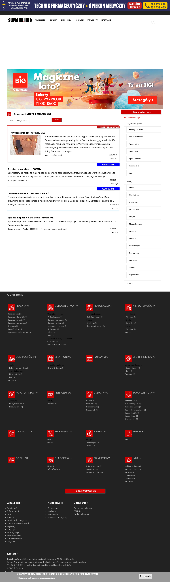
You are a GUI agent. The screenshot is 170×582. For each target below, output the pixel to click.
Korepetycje (91, 443)
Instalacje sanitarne (55, 323)
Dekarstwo (52, 329)
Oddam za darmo (132, 466)
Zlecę (50, 332)
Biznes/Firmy (102, 458)
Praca (19, 305)
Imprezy (53, 20)
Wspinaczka (134, 166)
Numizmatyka (134, 245)
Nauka (98, 431)
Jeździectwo (134, 209)
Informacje (106, 20)
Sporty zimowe (14, 229)
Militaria (132, 231)
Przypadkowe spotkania (134, 410)
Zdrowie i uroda (14, 538)
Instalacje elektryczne (56, 320)
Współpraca (90, 469)
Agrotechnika (25, 392)
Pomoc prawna (92, 407)
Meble (49, 466)
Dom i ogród (24, 356)
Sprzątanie (90, 404)
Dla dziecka (62, 458)
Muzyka (132, 238)
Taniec (132, 267)
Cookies (19, 568)
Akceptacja (145, 576)
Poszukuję (129, 472)
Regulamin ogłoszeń (83, 508)
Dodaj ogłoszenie (82, 514)
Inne (46, 155)
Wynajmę (129, 317)
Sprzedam (52, 341)
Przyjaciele (129, 401)
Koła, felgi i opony (94, 317)
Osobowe (91, 323)
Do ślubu (22, 458)
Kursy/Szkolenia (14, 329)
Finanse (89, 401)
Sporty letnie (134, 144)
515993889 (34, 229)
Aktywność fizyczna (134, 123)
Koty (49, 439)
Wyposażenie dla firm (94, 472)
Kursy (89, 446)
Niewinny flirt (130, 419)
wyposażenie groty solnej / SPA (28, 132)
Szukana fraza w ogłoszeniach (18, 120)
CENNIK (77, 511)
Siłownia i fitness (136, 137)
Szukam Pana (130, 416)
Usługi (98, 392)
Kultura (10, 517)
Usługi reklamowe (93, 466)
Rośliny (11, 380)
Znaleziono (129, 478)
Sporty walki (134, 151)
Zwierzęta (61, 431)
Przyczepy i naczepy (94, 326)
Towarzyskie (141, 392)
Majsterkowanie (135, 224)
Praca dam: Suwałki (15, 317)
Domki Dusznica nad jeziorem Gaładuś (28, 193)
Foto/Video (101, 356)
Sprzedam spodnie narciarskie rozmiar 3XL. (31, 217)
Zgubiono (129, 475)
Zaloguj (10, 571)
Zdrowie (138, 431)
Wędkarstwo (134, 274)
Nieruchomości (142, 305)
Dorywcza (12, 326)
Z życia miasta (13, 511)
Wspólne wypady (131, 404)
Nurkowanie (134, 253)
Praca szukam (13, 314)
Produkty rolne (14, 407)
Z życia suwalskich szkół (18, 523)
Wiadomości (40, 20)
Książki (132, 216)
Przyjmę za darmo (132, 469)
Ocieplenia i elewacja (56, 326)
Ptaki (49, 442)
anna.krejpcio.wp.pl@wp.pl (56, 229)
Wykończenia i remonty (56, 344)
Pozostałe (90, 410)
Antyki (131, 187)
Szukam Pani (130, 413)
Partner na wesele (132, 407)
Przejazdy (61, 392)
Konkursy (79, 20)
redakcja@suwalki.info (40, 565)
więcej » (114, 158)
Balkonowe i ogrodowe (18, 368)
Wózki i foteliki (52, 469)
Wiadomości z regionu (17, 520)
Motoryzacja (102, 305)
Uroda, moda (24, 431)
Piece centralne (15, 374)
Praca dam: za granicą (16, 323)
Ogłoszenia (66, 20)
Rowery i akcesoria (136, 129)
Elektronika (63, 356)
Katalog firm (92, 20)
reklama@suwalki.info (61, 565)
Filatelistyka (134, 195)
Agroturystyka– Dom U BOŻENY (24, 169)
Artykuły (11, 541)
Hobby (129, 182)
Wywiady (11, 526)
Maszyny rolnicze (15, 404)
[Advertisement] (85, 49)
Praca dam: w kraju (15, 320)
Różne (11, 377)
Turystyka (12, 180)
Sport (9, 514)
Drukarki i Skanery (55, 368)
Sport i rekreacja (133, 117)
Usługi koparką (54, 317)
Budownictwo (64, 305)
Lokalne (51, 404)
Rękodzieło (133, 260)
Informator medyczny (58, 517)
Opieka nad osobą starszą (18, 332)
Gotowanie (133, 202)
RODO (10, 568)
